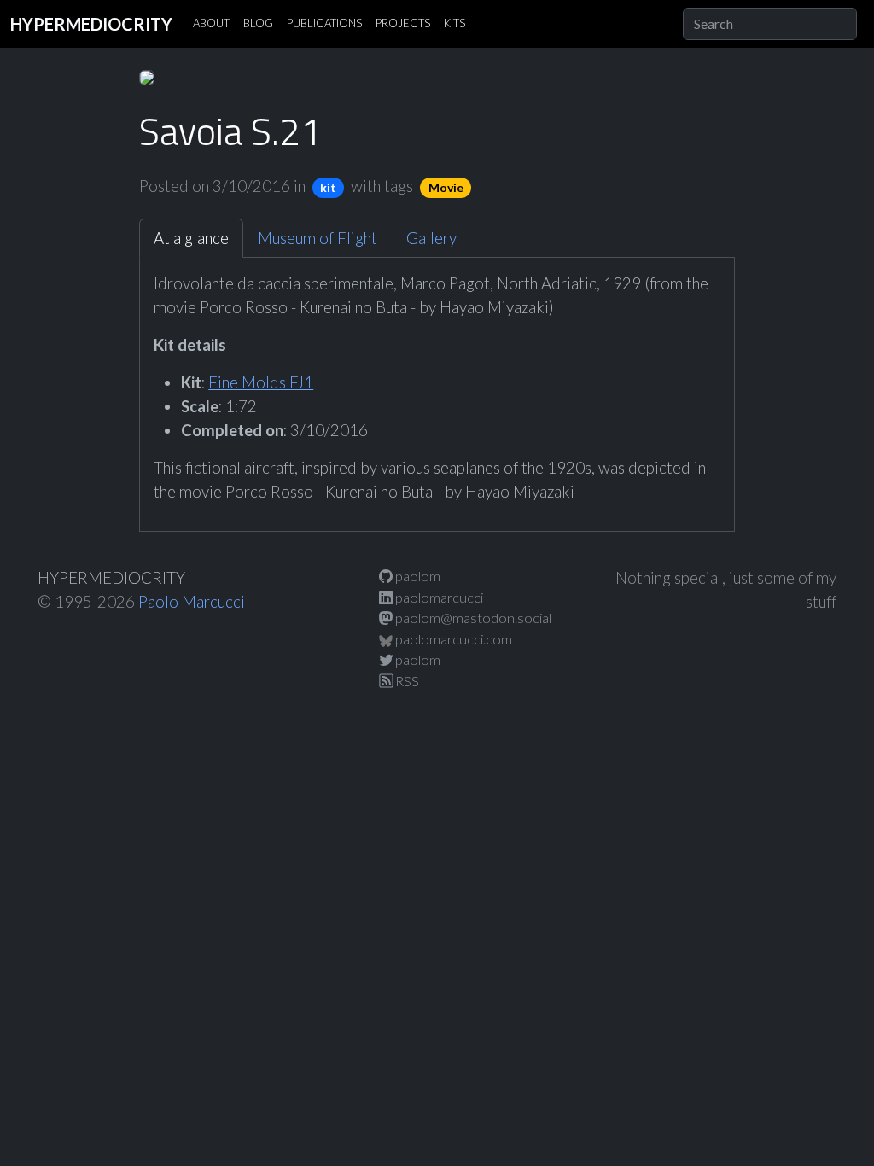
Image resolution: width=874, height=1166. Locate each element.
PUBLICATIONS (324, 23)
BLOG (258, 23)
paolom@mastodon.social (472, 617)
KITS (454, 23)
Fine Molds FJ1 (260, 382)
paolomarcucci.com (452, 639)
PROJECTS (403, 23)
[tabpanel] (437, 387)
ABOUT (211, 23)
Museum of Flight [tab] (317, 238)
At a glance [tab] (191, 238)
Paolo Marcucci (191, 601)
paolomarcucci (438, 597)
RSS (406, 681)
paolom (416, 576)
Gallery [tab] (431, 238)
